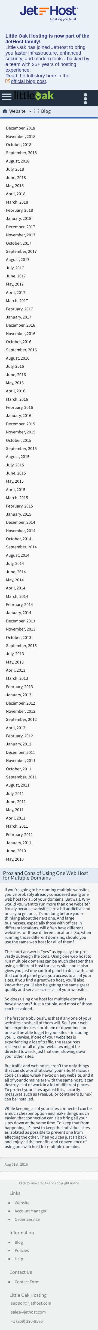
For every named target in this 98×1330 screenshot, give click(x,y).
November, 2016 (20, 333)
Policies (22, 1250)
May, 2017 (15, 284)
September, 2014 (21, 547)
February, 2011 (19, 834)
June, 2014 (16, 571)
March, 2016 (17, 399)
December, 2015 (20, 424)
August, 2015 (17, 456)
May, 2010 (15, 859)
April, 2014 (15, 588)
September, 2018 (21, 152)
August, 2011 (17, 785)
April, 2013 (15, 670)
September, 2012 (21, 719)
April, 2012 (15, 727)
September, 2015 (21, 448)
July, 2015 (15, 465)
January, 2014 (18, 612)
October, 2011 (18, 769)
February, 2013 (19, 686)
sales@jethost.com (28, 1312)
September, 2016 (21, 349)
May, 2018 (15, 185)
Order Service (27, 1219)
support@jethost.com (31, 1303)
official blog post (28, 81)
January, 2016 (18, 415)
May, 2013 (15, 662)
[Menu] (7, 98)
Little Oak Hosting (28, 1295)
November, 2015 (20, 432)
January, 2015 (18, 514)
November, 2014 (20, 530)
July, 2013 (15, 653)
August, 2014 (17, 555)
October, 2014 (18, 538)
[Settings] (87, 98)
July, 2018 (15, 169)
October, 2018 (18, 144)
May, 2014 (15, 580)
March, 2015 (17, 497)
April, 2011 (15, 818)
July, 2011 (15, 793)
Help (19, 1258)
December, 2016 (20, 325)
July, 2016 (15, 366)
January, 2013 (18, 694)
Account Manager (31, 1211)
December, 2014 (20, 522)
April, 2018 (15, 193)
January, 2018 (18, 218)
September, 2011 (21, 777)
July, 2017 (15, 268)
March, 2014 (17, 596)
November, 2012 (20, 711)
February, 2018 (19, 210)
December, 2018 (20, 128)
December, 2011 (20, 752)
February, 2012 (19, 736)
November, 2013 (20, 629)
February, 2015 (19, 506)
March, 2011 (17, 826)
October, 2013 (18, 637)
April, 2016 (15, 391)
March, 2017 (17, 300)
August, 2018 (17, 161)
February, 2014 (19, 604)
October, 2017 (18, 243)
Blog (19, 1242)
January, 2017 (18, 317)
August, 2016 (17, 358)
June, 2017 (16, 276)
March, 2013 (17, 678)
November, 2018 (20, 136)
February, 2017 (19, 309)
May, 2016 (15, 382)
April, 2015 (15, 489)
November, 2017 (20, 235)
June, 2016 (16, 374)
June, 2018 (16, 177)
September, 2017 (21, 251)
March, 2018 (17, 202)
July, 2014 (15, 563)
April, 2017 (15, 292)
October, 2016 (18, 341)
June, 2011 (16, 801)
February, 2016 (19, 407)
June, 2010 (16, 850)
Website (17, 111)
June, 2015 (16, 473)
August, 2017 (17, 259)
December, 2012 (20, 703)
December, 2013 (20, 621)
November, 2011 (20, 760)
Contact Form (27, 1281)
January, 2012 (18, 744)
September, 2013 (21, 645)
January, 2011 (18, 842)
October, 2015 (18, 440)
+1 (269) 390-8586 (27, 1321)
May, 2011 (15, 809)
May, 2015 (15, 481)
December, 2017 (20, 226)
